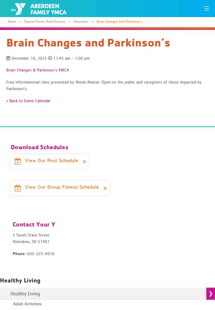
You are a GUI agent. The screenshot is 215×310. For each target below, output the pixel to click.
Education (81, 21)
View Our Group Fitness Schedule (62, 187)
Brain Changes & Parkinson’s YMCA (37, 70)
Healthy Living (25, 293)
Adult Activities (27, 303)
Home (12, 21)
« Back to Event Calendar (28, 100)
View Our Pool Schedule (52, 160)
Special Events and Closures (44, 21)
